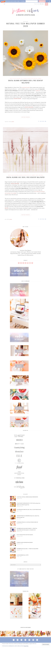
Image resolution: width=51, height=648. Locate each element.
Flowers (25, 78)
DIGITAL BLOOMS (15, 183)
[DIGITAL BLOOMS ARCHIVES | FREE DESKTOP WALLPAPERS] (35, 612)
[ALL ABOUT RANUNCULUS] (16, 612)
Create (11, 78)
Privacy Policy (26, 645)
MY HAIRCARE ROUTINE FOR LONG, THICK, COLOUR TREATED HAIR (29, 509)
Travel (36, 175)
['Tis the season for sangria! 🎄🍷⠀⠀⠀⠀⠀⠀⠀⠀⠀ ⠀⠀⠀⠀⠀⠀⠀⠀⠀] (42, 633)
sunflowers (38, 90)
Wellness (41, 175)
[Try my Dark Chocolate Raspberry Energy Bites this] (31, 633)
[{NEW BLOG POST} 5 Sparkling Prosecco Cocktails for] (8, 633)
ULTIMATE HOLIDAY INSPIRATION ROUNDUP (25, 542)
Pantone (35, 78)
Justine (13, 121)
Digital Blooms (16, 78)
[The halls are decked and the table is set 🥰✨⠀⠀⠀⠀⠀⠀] (25, 633)
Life (30, 175)
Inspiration (30, 78)
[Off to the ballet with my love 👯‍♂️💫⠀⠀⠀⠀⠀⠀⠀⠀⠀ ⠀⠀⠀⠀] (37, 633)
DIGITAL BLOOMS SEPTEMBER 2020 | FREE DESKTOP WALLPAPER (25, 81)
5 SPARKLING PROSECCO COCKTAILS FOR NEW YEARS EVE (27, 522)
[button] (25, 1)
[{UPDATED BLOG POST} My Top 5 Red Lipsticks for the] (48, 633)
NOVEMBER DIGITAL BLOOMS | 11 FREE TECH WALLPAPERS (27, 548)
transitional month (26, 87)
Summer (39, 78)
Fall (22, 78)
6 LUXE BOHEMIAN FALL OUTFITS (23, 555)
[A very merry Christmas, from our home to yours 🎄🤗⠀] (20, 633)
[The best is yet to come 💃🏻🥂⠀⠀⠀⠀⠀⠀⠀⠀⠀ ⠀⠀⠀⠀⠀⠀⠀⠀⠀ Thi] (3, 633)
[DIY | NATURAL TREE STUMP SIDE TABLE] (16, 599)
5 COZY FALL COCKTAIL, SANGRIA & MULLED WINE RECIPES (27, 496)
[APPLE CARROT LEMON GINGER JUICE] (35, 599)
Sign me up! (42, 1)
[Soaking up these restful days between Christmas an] (14, 633)
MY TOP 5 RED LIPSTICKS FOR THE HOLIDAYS (25, 534)
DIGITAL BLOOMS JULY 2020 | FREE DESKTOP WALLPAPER (25, 177)
